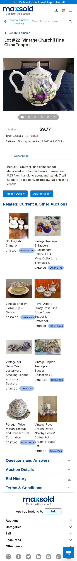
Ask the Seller (41, 193)
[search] (70, 21)
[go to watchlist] (63, 11)
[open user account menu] (56, 11)
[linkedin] (38, 556)
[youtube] (48, 556)
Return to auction (19, 32)
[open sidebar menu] (70, 11)
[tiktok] (58, 556)
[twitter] (28, 556)
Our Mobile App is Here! (39, 2)
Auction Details (15, 193)
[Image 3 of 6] (35, 117)
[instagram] (8, 556)
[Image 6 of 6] (54, 117)
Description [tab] (21, 155)
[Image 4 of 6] (42, 117)
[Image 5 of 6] (48, 117)
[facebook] (18, 556)
